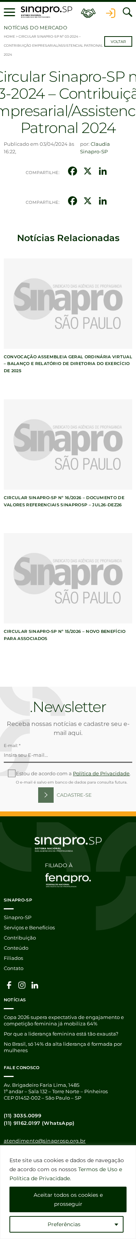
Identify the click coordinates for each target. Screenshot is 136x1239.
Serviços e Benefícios (29, 927)
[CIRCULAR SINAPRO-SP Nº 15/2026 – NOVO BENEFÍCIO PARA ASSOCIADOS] (68, 578)
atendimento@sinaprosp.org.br (45, 1141)
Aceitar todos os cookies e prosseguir (68, 1199)
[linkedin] (34, 984)
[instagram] (22, 984)
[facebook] (9, 984)
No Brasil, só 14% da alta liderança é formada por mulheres (63, 1047)
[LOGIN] (111, 12)
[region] (68, 1192)
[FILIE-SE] (88, 12)
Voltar (118, 42)
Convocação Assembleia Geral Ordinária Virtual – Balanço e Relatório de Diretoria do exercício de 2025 (68, 363)
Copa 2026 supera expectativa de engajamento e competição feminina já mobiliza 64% (64, 1020)
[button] (9, 12)
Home (9, 36)
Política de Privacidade (101, 773)
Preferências (64, 1224)
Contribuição (20, 938)
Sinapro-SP (17, 917)
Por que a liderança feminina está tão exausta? (61, 1034)
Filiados (13, 958)
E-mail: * (12, 745)
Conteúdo (16, 948)
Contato (13, 968)
